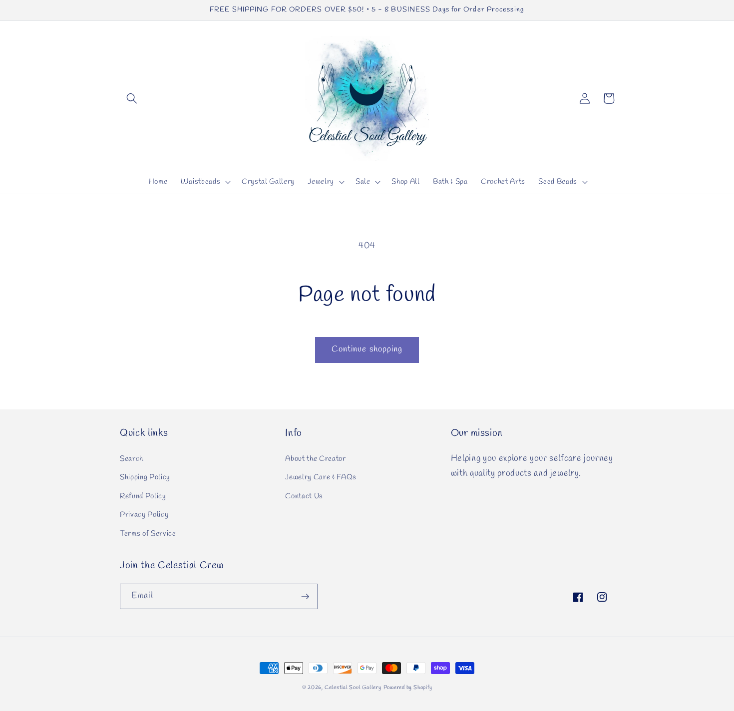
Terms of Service (148, 534)
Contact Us (304, 496)
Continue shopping (367, 349)
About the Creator (315, 459)
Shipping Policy (145, 477)
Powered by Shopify (407, 687)
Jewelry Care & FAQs (321, 477)
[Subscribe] (305, 597)
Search (131, 459)
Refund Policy (143, 496)
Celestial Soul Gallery (353, 687)
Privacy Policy (144, 515)
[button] (132, 98)
